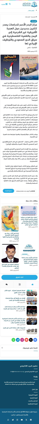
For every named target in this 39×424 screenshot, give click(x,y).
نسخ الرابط (8, 191)
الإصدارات (27, 17)
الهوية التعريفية (33, 395)
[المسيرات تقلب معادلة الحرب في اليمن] (32, 330)
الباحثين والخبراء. (33, 401)
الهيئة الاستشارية (33, 404)
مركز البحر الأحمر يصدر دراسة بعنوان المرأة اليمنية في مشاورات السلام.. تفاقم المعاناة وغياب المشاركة (29, 260)
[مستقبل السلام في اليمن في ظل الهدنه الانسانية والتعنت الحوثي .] (10, 253)
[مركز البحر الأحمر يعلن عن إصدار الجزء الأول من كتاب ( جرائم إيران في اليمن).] (32, 311)
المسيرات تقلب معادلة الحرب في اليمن (14, 328)
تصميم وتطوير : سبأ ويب (17, 415)
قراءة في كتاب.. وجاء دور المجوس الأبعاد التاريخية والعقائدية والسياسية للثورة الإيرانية (11, 236)
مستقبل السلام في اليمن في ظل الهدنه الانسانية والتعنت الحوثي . (10, 266)
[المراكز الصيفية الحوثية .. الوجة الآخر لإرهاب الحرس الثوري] (32, 293)
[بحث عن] (10, 5)
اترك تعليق (19, 277)
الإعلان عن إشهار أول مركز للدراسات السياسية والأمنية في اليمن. (15, 299)
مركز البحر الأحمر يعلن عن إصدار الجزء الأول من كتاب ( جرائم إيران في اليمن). (14, 308)
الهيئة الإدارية (34, 398)
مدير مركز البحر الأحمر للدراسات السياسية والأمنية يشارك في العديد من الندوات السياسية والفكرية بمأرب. (13, 321)
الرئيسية (33, 17)
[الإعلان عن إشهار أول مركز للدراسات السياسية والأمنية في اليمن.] (32, 301)
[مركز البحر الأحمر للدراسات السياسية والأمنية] (30, 4)
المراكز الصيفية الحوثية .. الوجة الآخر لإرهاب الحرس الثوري (15, 292)
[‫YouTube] (26, 340)
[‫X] (31, 340)
